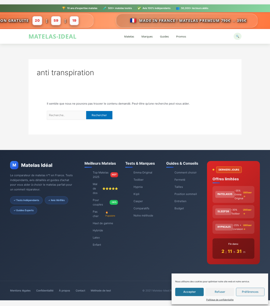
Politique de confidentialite (220, 299)
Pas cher (104, 214)
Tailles (178, 187)
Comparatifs (141, 208)
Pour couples (104, 202)
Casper (138, 201)
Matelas (129, 36)
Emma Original (143, 172)
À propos (64, 290)
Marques (147, 36)
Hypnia (138, 187)
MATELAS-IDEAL (52, 36)
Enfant (97, 244)
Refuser (220, 292)
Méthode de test (101, 290)
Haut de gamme (103, 223)
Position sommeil (185, 194)
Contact (80, 290)
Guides (164, 36)
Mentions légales (20, 290)
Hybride (98, 230)
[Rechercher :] (66, 115)
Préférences (250, 292)
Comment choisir (185, 172)
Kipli (136, 194)
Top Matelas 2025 (105, 175)
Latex (96, 237)
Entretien (180, 201)
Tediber (139, 179)
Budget (179, 208)
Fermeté (179, 179)
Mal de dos (105, 188)
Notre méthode (143, 215)
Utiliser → (247, 194)
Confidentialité (44, 290)
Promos (181, 36)
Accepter (189, 292)
